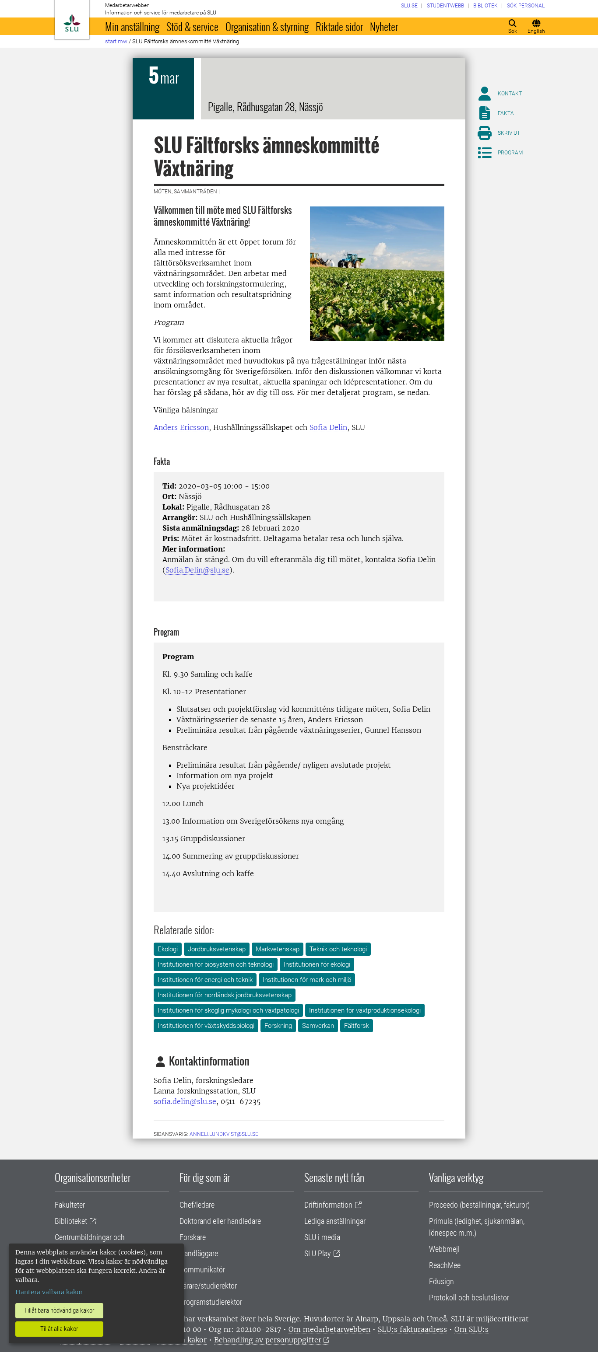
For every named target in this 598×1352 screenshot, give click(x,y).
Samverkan (318, 1026)
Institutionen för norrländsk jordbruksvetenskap (225, 995)
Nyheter (384, 26)
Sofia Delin (328, 427)
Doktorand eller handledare (220, 1221)
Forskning (278, 1026)
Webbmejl (444, 1249)
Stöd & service (192, 26)
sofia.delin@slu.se (185, 1101)
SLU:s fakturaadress (412, 1329)
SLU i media (322, 1237)
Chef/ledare (197, 1204)
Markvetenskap (277, 949)
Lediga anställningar (335, 1221)
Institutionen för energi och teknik (205, 980)
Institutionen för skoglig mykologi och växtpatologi (228, 1010)
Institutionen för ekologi (317, 964)
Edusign (441, 1281)
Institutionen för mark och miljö (307, 980)
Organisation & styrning (267, 26)
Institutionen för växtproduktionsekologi (365, 1010)
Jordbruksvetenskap (217, 949)
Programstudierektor (210, 1302)
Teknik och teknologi (338, 949)
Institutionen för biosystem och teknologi (216, 964)
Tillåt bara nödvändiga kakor (59, 1310)
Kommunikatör (202, 1269)
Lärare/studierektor (208, 1285)
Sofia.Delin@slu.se (197, 570)
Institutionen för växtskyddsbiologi (206, 1026)
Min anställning (132, 26)
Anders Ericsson (181, 427)
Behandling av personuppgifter (267, 1339)
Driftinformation (328, 1204)
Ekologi (168, 949)
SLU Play (317, 1253)
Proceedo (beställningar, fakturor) (479, 1204)
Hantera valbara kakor (49, 1292)
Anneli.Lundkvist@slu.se (224, 1134)
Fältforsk (356, 1026)
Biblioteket (71, 1221)
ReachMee (445, 1265)
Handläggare (198, 1253)
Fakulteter (70, 1204)
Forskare (192, 1237)
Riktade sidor (339, 26)
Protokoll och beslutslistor (469, 1297)
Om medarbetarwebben (329, 1329)
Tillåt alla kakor (59, 1329)
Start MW (116, 41)
